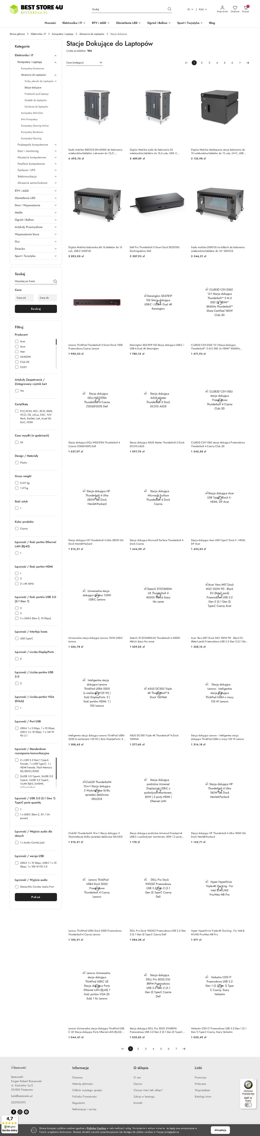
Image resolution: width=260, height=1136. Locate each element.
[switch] (248, 1105)
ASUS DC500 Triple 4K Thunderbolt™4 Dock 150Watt (154, 737)
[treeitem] (36, 55)
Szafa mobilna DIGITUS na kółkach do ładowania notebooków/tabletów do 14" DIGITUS (218, 249)
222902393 (18, 1102)
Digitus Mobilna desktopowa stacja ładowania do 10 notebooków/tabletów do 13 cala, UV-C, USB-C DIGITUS (218, 151)
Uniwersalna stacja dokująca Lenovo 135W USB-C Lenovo (95, 639)
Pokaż (36, 897)
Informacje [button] (80, 1067)
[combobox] (84, 63)
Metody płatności (82, 1084)
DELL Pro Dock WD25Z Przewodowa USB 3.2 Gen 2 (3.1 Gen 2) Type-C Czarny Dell (158, 932)
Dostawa (77, 1077)
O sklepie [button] (141, 1067)
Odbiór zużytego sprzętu (87, 1090)
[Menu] (254, 1081)
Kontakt (138, 1103)
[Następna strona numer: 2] (247, 62)
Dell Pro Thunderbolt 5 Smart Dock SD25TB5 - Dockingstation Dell (155, 249)
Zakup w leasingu (144, 1096)
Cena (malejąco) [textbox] (74, 62)
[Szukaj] (55, 281)
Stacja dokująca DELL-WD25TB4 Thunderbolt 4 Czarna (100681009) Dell (94, 444)
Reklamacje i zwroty (84, 1109)
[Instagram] (20, 1111)
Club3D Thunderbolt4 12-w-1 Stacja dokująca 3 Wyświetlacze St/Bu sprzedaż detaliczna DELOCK (95, 834)
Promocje (200, 1077)
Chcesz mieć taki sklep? (148, 1090)
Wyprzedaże (202, 1090)
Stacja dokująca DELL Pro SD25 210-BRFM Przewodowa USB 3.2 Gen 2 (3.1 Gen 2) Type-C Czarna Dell (156, 1030)
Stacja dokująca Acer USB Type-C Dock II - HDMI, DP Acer (218, 541)
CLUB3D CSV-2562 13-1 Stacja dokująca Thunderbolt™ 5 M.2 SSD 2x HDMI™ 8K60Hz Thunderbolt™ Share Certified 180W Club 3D (215, 346)
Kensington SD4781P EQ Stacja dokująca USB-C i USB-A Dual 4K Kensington (157, 346)
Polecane (200, 1084)
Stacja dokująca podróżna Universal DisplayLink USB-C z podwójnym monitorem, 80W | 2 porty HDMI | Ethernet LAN (156, 834)
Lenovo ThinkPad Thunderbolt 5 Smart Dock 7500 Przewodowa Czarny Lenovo (95, 346)
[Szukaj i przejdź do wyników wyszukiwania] (169, 9)
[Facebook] (13, 1111)
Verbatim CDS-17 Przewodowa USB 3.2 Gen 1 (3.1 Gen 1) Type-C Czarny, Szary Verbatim (218, 1030)
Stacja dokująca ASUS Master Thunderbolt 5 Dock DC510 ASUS (157, 444)
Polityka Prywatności (84, 1096)
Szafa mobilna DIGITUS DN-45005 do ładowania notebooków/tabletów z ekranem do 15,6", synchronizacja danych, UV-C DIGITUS (95, 151)
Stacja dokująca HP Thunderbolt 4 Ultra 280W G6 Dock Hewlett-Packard (95, 541)
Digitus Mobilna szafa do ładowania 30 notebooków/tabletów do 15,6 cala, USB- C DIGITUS (153, 151)
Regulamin (78, 1103)
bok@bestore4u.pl (22, 1096)
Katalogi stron (203, 1096)
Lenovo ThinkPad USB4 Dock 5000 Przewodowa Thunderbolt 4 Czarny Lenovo (95, 932)
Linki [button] (198, 1067)
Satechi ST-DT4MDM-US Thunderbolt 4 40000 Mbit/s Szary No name (155, 639)
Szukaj (36, 309)
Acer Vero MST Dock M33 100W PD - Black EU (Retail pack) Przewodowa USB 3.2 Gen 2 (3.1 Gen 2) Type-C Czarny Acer (219, 639)
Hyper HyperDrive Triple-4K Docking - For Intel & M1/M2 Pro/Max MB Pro (217, 932)
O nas (137, 1077)
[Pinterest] (26, 1111)
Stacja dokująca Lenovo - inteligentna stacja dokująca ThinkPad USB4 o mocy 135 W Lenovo (217, 737)
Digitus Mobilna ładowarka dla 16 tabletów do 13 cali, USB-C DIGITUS (95, 249)
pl (189, 9)
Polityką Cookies (96, 1128)
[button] (74, 23)
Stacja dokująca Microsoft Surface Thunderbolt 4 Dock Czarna (156, 541)
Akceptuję (220, 1130)
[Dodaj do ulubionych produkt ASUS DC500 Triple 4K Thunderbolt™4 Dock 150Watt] (182, 659)
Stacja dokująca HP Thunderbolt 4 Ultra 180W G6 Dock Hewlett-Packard (218, 834)
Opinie (138, 1084)
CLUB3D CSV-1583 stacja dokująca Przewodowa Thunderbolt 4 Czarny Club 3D (218, 444)
